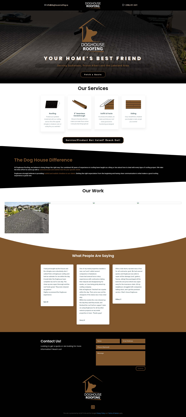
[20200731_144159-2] (27, 233)
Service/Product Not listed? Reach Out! (93, 140)
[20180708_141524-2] (159, 203)
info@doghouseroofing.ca (57, 5)
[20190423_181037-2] (71, 203)
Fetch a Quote (93, 74)
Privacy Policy (100, 413)
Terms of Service (113, 413)
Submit (140, 368)
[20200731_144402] (115, 203)
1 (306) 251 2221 (130, 5)
